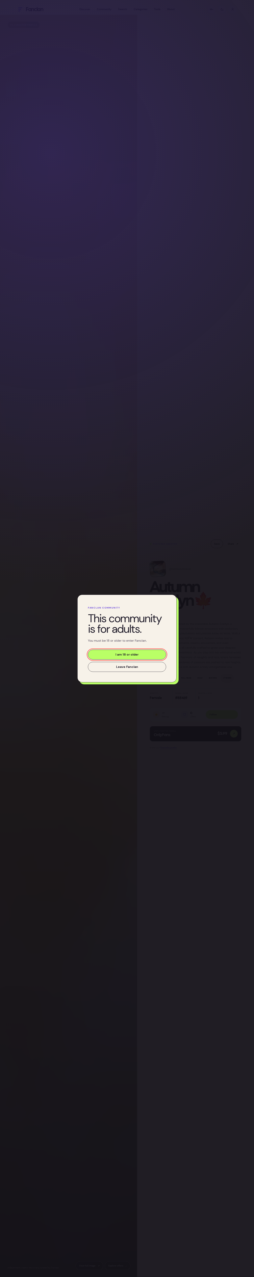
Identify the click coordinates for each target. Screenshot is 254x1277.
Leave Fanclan (127, 667)
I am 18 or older (127, 654)
